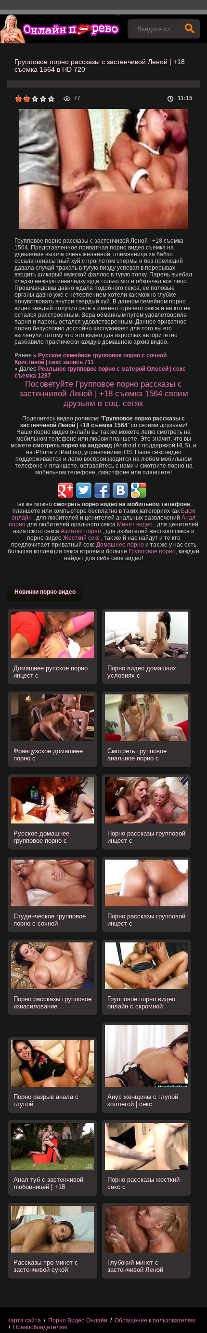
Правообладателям (40, 1327)
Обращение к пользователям (155, 1320)
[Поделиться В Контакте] (120, 490)
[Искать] (190, 29)
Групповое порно (152, 551)
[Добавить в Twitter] (83, 490)
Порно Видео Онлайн (77, 1320)
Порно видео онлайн (60, 28)
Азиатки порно (81, 531)
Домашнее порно (120, 544)
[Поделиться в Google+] (65, 490)
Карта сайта (24, 1320)
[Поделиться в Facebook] (102, 490)
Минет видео (135, 524)
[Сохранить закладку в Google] (138, 490)
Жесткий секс (81, 538)
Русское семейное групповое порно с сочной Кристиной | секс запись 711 (90, 359)
